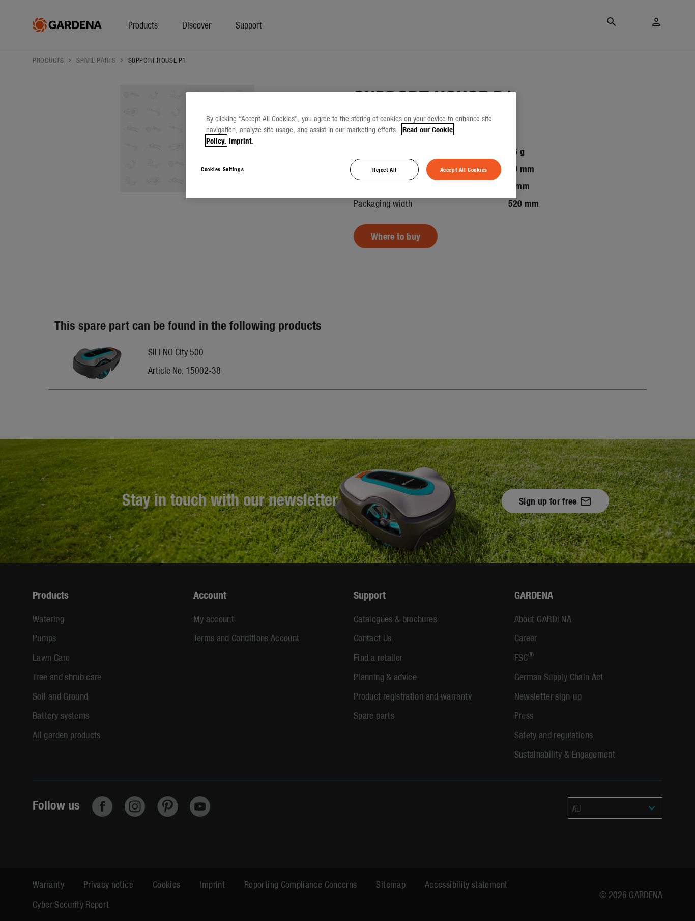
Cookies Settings (222, 168)
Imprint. (241, 140)
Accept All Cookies (463, 169)
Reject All (384, 169)
